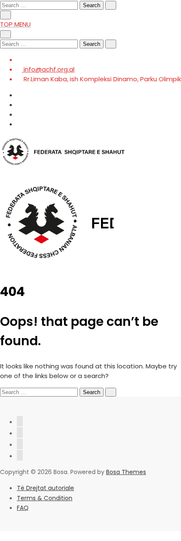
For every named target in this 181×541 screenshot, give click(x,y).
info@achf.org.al (48, 69)
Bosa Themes (126, 472)
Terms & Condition (44, 498)
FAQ (23, 508)
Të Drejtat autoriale (45, 488)
